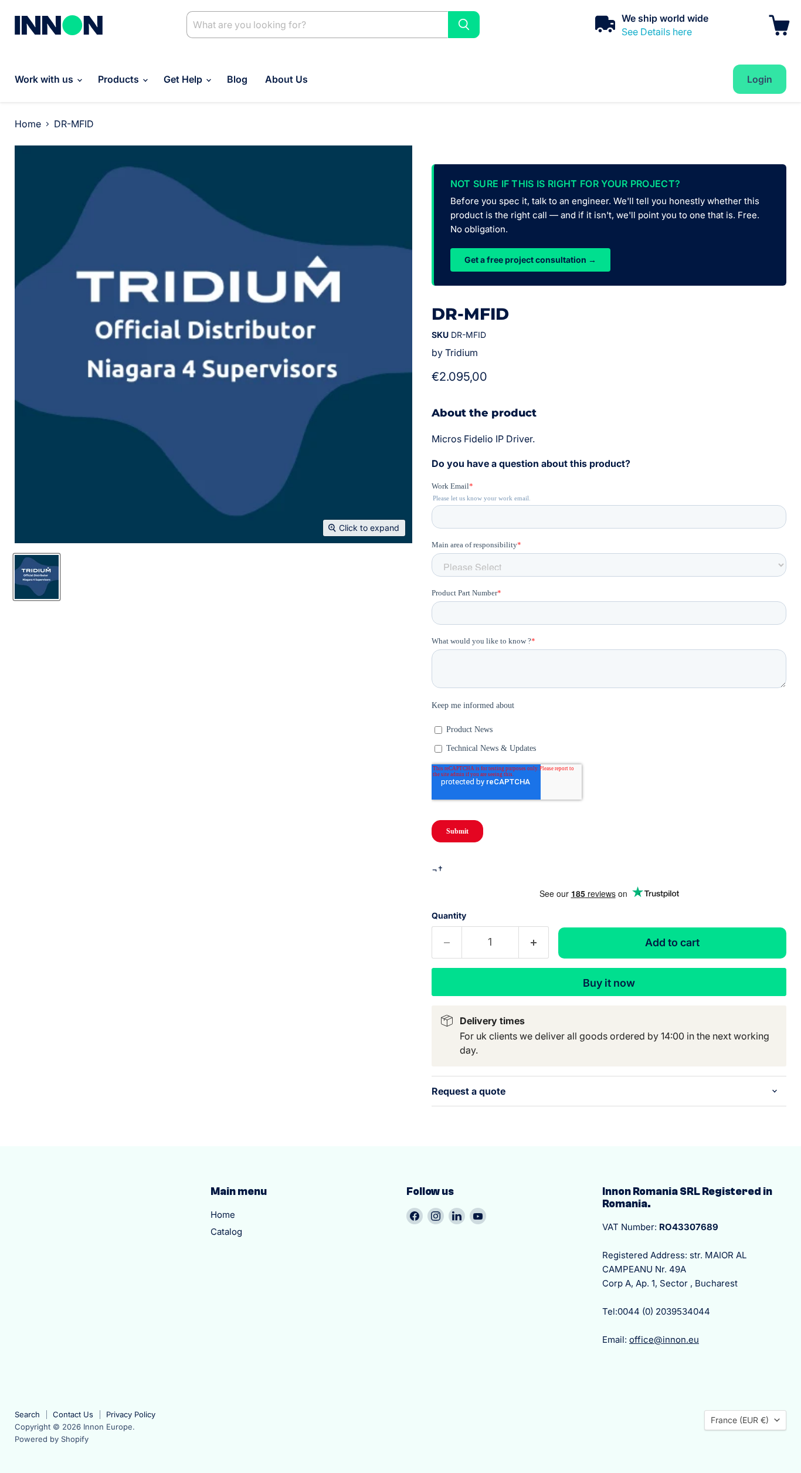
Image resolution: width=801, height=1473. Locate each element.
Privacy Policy (130, 1414)
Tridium (461, 352)
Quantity (449, 915)
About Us (286, 79)
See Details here (657, 32)
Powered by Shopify (52, 1439)
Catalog (226, 1231)
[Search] (464, 24)
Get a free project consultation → (530, 260)
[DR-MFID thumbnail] (36, 577)
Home (28, 123)
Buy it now (609, 983)
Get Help (184, 79)
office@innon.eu (664, 1339)
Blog (237, 79)
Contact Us (73, 1414)
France (740, 1420)
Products (119, 79)
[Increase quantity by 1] (534, 942)
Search (27, 1414)
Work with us (45, 79)
